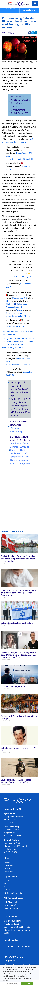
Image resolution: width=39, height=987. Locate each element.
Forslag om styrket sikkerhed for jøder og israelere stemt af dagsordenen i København (18, 592)
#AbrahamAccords (14, 313)
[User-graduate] (32, 946)
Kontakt (7, 881)
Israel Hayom (17, 456)
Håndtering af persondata (13, 893)
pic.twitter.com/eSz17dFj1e (18, 316)
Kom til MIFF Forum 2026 (13, 687)
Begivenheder (9, 871)
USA (28, 463)
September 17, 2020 (15, 326)
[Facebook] (5, 946)
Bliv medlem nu (10, 9)
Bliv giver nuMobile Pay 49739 (29, 10)
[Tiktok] (19, 946)
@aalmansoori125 (20, 298)
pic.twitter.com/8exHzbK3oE (18, 364)
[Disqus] (19, 492)
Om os (6, 887)
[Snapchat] (29, 946)
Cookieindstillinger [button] (12, 983)
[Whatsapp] (22, 946)
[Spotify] (25, 946)
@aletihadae (22, 304)
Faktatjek (7, 868)
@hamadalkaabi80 (14, 307)
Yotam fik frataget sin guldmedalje (17, 623)
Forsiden (7, 862)
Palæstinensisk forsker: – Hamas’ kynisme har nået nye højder (16, 781)
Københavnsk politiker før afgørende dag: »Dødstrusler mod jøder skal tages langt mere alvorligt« (19, 655)
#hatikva (10, 304)
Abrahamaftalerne (19, 443)
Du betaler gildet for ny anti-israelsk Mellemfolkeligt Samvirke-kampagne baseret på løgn (18, 558)
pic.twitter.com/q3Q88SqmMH (19, 159)
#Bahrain (26, 358)
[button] (33, 32)
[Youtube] (12, 946)
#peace (19, 310)
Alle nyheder (8, 865)
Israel (24, 453)
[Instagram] (15, 946)
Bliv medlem (8, 884)
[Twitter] (8, 946)
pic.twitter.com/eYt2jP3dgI (21, 276)
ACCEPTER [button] (26, 983)
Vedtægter (7, 890)
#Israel (9, 301)
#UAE (8, 361)
